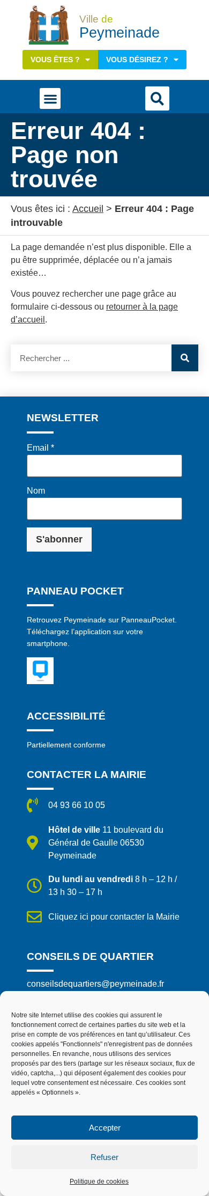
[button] (50, 98)
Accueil (87, 208)
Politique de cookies (99, 1181)
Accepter (105, 1127)
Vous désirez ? (137, 59)
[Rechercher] (184, 357)
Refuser (104, 1157)
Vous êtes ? (55, 59)
